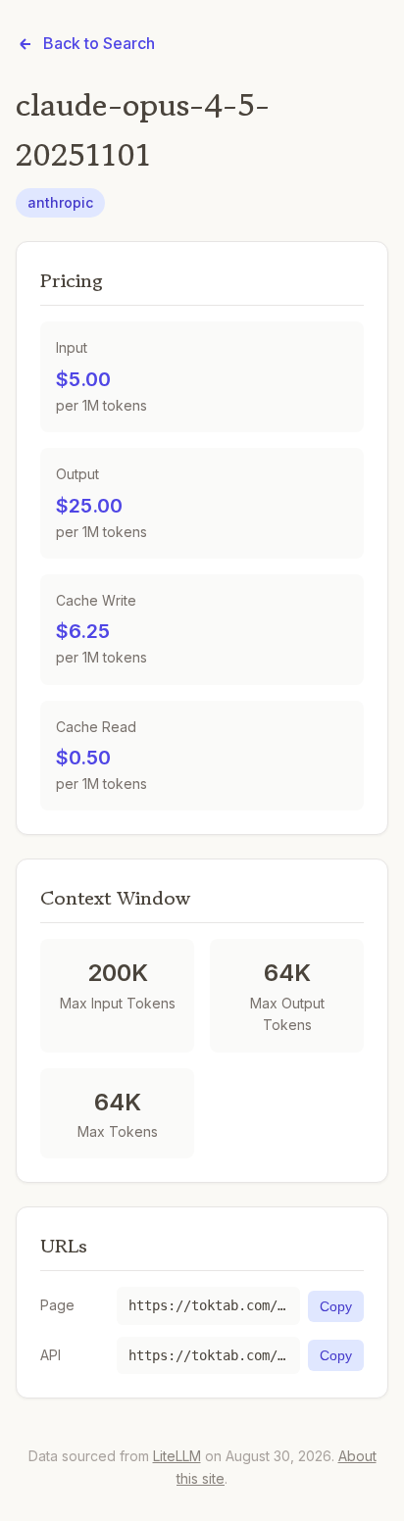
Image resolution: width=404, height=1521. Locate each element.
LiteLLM (177, 1455)
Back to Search (99, 43)
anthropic (60, 202)
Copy (336, 1306)
